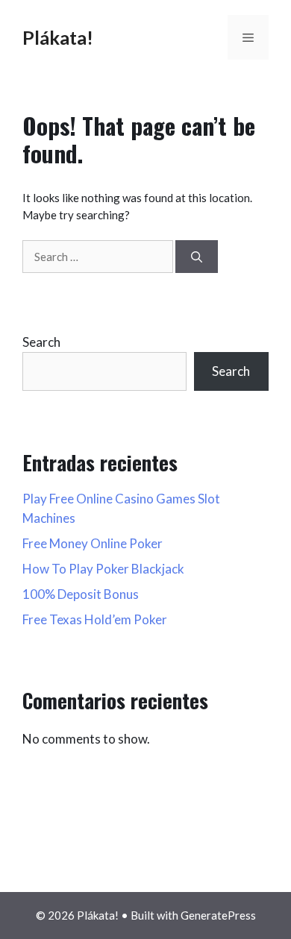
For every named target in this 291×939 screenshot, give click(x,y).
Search (41, 342)
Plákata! (57, 37)
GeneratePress (218, 915)
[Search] (196, 257)
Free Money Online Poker (92, 543)
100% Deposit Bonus (80, 594)
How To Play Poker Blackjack (103, 569)
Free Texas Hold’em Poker (94, 619)
